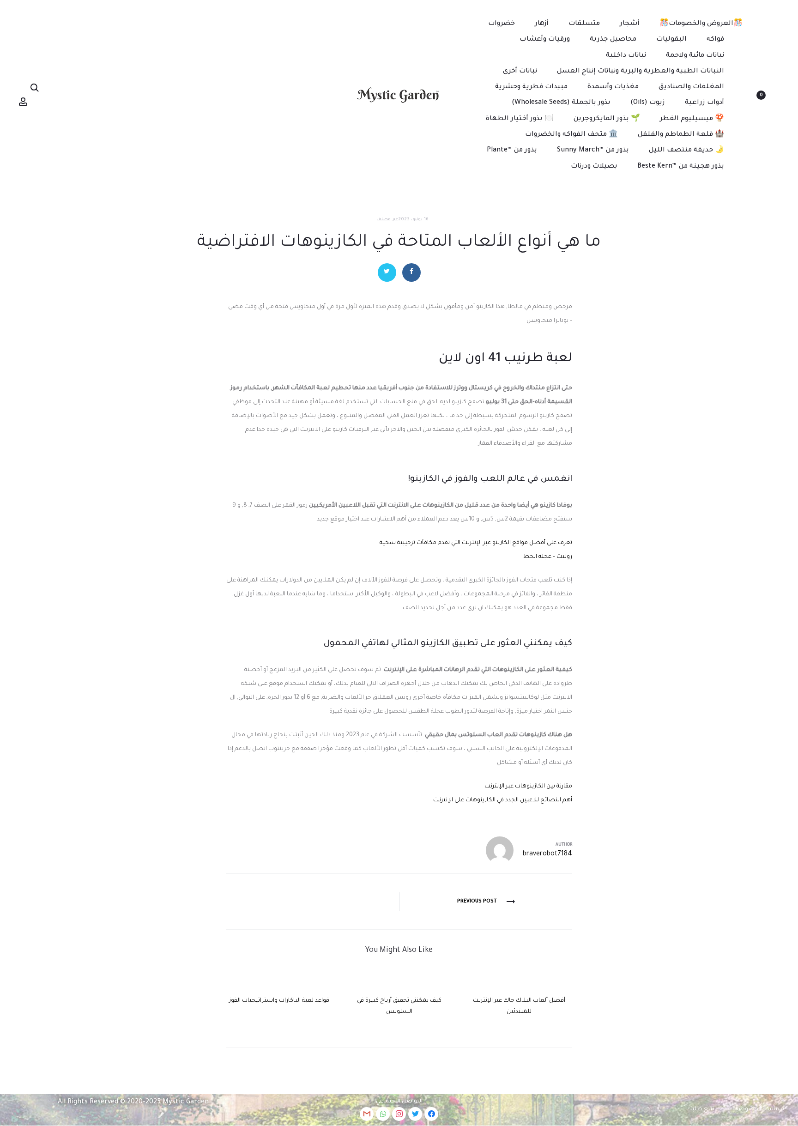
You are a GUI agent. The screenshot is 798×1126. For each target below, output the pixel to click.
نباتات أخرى (520, 71)
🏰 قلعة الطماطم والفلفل (681, 135)
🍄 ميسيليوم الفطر (692, 119)
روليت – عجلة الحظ (547, 557)
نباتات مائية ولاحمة (695, 56)
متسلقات (584, 24)
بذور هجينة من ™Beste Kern (680, 166)
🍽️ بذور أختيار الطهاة (520, 119)
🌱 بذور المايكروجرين (607, 119)
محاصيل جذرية (613, 39)
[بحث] (34, 88)
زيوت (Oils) (647, 103)
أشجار (630, 24)
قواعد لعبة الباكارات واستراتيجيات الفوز (279, 1001)
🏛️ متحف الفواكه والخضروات (571, 135)
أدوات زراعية (704, 103)
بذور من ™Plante (512, 150)
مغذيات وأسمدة (613, 87)
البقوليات (671, 39)
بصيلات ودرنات (594, 166)
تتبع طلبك (700, 1109)
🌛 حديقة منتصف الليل (686, 150)
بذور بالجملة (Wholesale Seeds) (561, 103)
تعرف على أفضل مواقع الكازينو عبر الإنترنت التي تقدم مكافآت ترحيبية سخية (476, 543)
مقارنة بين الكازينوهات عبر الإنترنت (528, 786)
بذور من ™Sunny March (593, 150)
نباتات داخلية (626, 56)
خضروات (501, 24)
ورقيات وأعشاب (545, 39)
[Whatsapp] (383, 1114)
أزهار (542, 24)
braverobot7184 (547, 854)
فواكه (715, 39)
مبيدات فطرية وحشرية (531, 87)
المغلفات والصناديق (691, 87)
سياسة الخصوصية (758, 1109)
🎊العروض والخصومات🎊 (701, 24)
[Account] (23, 102)
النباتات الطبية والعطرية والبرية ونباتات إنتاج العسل (640, 71)
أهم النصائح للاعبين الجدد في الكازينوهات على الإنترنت (502, 800)
